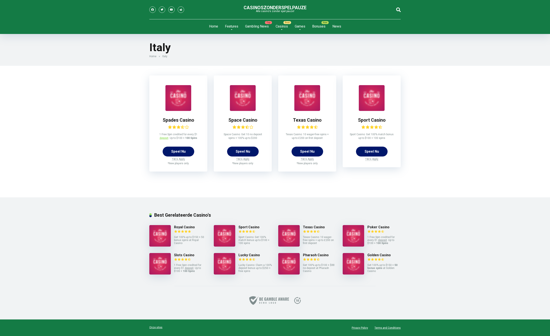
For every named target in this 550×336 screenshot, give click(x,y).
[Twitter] (162, 9)
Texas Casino (307, 120)
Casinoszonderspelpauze (275, 7)
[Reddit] (181, 9)
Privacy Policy (360, 327)
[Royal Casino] (160, 245)
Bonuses (318, 26)
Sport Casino (372, 120)
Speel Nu (178, 151)
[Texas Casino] (307, 110)
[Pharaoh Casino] (289, 273)
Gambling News (257, 26)
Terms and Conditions (387, 327)
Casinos (282, 26)
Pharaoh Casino (316, 255)
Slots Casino (184, 255)
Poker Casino (378, 227)
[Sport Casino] (372, 110)
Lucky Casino (249, 255)
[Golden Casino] (353, 273)
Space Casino (242, 120)
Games (300, 26)
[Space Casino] (243, 110)
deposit (164, 138)
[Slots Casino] (160, 273)
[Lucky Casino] (224, 273)
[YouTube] (171, 9)
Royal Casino (184, 227)
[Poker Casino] (353, 245)
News (336, 26)
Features (231, 26)
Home (213, 26)
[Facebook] (152, 9)
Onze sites (155, 327)
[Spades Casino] (178, 110)
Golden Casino (379, 255)
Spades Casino (178, 120)
